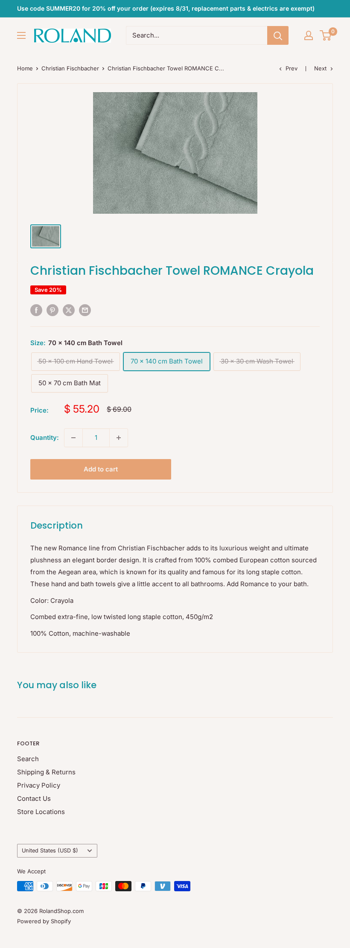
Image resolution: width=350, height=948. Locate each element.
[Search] (278, 35)
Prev (292, 68)
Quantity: (44, 437)
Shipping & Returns (46, 772)
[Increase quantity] (119, 438)
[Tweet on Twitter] (69, 310)
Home (25, 68)
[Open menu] (21, 35)
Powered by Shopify (44, 921)
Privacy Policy (38, 785)
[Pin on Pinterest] (52, 310)
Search (28, 759)
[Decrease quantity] (73, 438)
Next (320, 68)
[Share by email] (85, 310)
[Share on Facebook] (36, 310)
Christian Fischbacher (70, 68)
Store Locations (41, 812)
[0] (326, 35)
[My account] (308, 35)
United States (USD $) (50, 850)
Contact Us (34, 798)
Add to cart (101, 469)
